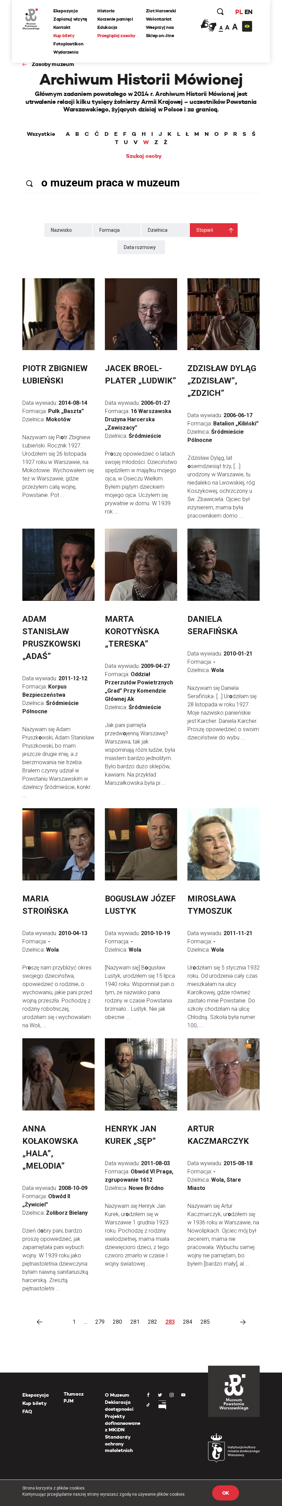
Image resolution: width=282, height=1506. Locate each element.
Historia (106, 11)
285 (205, 1322)
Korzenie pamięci (115, 19)
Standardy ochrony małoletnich (119, 1443)
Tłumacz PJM (74, 1397)
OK (225, 1493)
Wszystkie (41, 134)
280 (117, 1322)
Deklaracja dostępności (119, 1405)
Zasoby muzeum (53, 64)
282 (152, 1322)
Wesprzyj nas (160, 27)
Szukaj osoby (144, 156)
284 (187, 1322)
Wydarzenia (65, 52)
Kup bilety (63, 36)
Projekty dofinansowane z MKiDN (122, 1423)
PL (239, 12)
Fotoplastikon (68, 44)
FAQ (27, 1411)
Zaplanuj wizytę (70, 19)
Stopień (204, 230)
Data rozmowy (140, 247)
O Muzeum (117, 1395)
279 (100, 1322)
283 (170, 1322)
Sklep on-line (160, 36)
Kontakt (61, 27)
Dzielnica (157, 230)
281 (135, 1322)
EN (248, 12)
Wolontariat (159, 19)
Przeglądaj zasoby (116, 36)
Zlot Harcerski (161, 11)
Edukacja (107, 27)
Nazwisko (61, 230)
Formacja (109, 230)
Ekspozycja (65, 11)
